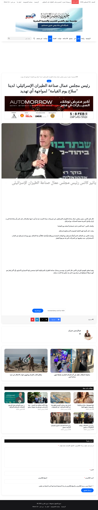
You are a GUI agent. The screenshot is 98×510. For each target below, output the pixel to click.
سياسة (45, 38)
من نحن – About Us (9, 2)
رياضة (83, 38)
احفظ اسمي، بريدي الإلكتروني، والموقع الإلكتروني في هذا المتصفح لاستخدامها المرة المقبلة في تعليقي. (65, 486)
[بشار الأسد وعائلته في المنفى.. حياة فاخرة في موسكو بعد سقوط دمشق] (37, 397)
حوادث (59, 38)
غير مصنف (39, 38)
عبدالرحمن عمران (74, 331)
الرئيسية (36, 2)
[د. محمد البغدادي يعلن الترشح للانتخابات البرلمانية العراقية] (14, 397)
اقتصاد (54, 38)
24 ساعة (65, 38)
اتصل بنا (19, 2)
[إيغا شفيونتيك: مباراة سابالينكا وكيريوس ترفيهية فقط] (84, 397)
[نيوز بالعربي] (49, 20)
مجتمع (71, 38)
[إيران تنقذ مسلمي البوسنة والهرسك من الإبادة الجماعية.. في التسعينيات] (60, 397)
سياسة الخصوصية (27, 2)
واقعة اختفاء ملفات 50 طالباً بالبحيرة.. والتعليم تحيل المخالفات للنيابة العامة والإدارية (49, 2)
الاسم (92, 469)
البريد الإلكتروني (89, 478)
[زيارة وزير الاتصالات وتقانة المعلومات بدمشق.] (84, 418)
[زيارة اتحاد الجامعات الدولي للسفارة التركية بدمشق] (60, 418)
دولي (78, 38)
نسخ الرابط (38, 310)
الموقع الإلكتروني (42, 478)
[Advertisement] (49, 56)
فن (75, 38)
